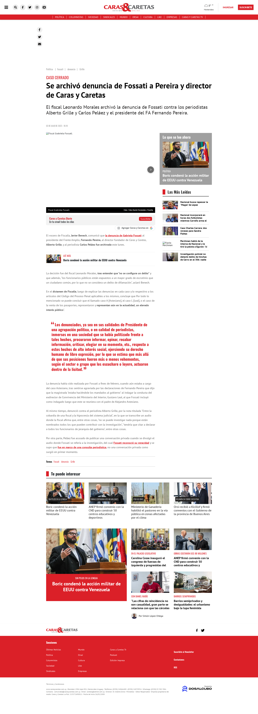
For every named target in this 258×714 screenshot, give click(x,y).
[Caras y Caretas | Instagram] (37, 7)
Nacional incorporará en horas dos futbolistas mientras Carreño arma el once (193, 219)
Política (59, 17)
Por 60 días (138, 499)
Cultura (147, 17)
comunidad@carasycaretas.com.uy (67, 692)
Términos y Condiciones (55, 684)
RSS (175, 667)
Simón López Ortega (153, 615)
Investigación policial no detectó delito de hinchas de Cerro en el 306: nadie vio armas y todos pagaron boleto (194, 259)
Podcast (113, 655)
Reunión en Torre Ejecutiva (187, 499)
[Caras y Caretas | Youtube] (44, 7)
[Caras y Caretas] (61, 632)
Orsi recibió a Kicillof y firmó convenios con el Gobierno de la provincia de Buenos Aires (192, 510)
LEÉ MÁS (67, 256)
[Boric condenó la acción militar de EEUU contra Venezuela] (53, 260)
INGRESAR (228, 7)
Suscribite (145, 218)
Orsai (135, 17)
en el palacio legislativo (143, 553)
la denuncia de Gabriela (123, 235)
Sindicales (109, 17)
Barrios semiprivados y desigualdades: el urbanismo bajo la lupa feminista (192, 604)
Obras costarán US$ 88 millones (104, 499)
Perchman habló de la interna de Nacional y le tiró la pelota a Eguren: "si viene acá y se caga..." (193, 245)
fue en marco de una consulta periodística (82, 447)
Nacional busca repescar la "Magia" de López (194, 203)
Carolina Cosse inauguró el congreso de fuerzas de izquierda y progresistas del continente (148, 563)
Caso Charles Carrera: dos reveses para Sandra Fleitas (193, 230)
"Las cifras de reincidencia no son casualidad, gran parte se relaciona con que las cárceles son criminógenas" (150, 606)
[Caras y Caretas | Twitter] (30, 7)
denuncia (65, 461)
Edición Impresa (117, 660)
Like (159, 17)
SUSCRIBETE (245, 7)
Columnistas (76, 17)
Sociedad (93, 17)
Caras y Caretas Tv (192, 17)
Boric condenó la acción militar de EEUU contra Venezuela (94, 260)
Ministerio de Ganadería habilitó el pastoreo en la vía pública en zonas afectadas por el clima (149, 512)
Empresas (172, 17)
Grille (73, 461)
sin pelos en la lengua (57, 499)
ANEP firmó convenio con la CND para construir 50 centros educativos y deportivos (106, 512)
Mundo (124, 17)
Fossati (56, 461)
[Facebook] (39, 30)
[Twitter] (39, 37)
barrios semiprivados (185, 596)
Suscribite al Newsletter (184, 651)
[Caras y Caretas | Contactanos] (208, 630)
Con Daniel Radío (139, 596)
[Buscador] (15, 7)
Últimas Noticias (53, 649)
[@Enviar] (39, 44)
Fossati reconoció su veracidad (131, 443)
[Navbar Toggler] (8, 7)
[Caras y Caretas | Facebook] (23, 7)
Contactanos (179, 659)
